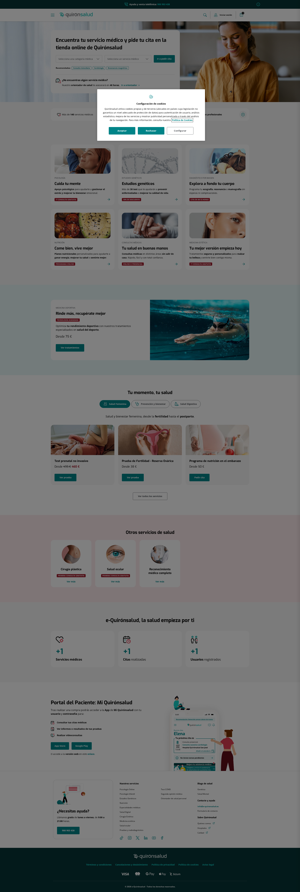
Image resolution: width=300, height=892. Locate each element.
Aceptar (122, 130)
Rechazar (151, 130)
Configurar (180, 130)
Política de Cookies (182, 120)
